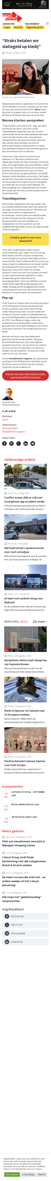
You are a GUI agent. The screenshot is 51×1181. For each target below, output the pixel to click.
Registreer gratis (35, 27)
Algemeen (10, 837)
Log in (7, 27)
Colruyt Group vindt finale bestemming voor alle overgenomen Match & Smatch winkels (24, 861)
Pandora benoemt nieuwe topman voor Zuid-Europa (24, 763)
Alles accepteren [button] (12, 1174)
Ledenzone (8, 23)
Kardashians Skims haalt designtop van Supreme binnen (25, 662)
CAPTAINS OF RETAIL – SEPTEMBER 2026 (28, 793)
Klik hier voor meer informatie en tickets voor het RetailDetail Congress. (25, 375)
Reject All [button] (41, 1174)
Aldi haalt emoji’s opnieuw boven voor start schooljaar (24, 550)
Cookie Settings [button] (28, 1174)
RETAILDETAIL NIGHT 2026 (24, 816)
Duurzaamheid (9, 428)
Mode (8, 52)
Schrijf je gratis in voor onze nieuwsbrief (25, 239)
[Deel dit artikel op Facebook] (4, 443)
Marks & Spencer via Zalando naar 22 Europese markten (24, 712)
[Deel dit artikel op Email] (32, 443)
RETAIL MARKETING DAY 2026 (25, 804)
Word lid (18, 27)
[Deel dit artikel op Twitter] (18, 443)
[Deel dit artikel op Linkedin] (25, 443)
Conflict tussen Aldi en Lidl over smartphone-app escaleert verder (24, 499)
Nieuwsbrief (32, 23)
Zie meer (39, 622)
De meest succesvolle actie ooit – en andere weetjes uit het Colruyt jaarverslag (24, 881)
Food (10, 493)
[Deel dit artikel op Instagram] (11, 443)
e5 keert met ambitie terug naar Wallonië (23, 600)
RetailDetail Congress (13, 431)
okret (5, 419)
